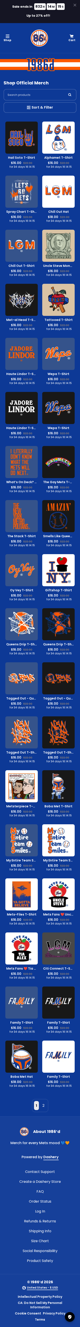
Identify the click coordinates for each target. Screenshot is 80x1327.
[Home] (39, 38)
